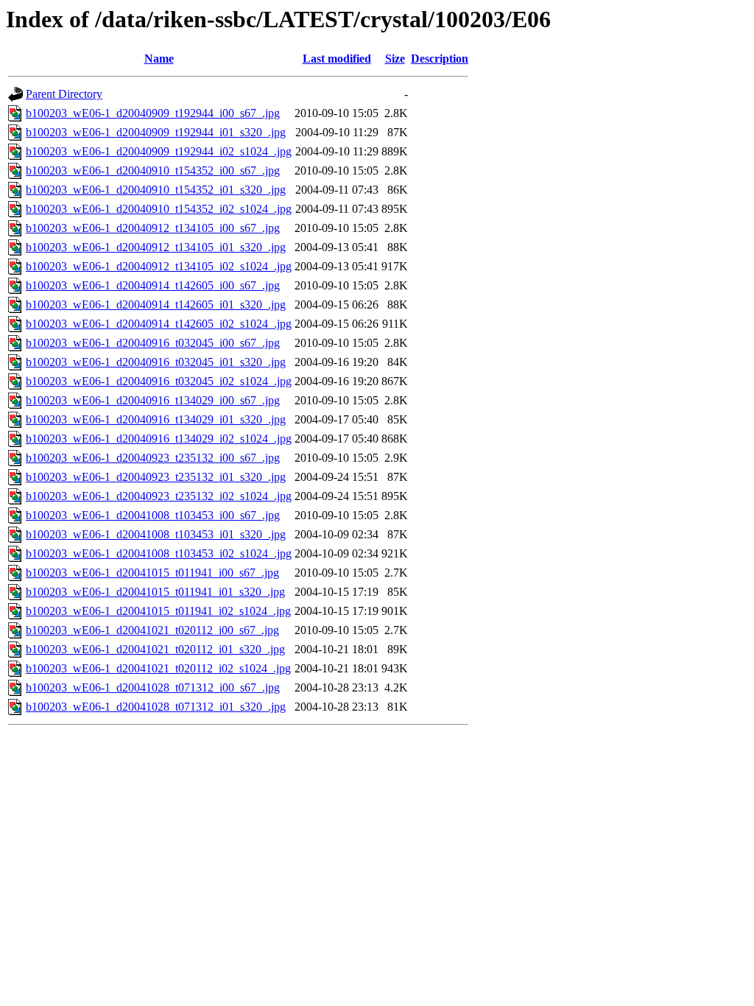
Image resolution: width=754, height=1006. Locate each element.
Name (159, 58)
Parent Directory (64, 94)
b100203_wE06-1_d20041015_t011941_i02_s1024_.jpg (158, 611)
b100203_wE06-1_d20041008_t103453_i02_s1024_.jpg (159, 553)
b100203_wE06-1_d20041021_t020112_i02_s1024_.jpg (158, 668)
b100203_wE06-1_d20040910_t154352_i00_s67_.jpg (153, 170)
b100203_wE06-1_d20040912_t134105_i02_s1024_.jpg (159, 266)
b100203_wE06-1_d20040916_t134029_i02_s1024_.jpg (159, 438)
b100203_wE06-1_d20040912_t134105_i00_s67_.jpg (153, 228)
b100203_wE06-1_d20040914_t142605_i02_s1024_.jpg (159, 323)
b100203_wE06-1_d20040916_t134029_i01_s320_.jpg (156, 419)
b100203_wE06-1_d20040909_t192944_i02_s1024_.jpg (159, 151)
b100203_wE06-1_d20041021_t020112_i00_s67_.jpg (152, 630)
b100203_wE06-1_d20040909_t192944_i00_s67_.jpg (153, 113)
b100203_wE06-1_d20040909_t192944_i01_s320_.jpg (156, 132)
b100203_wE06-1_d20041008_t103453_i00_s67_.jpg (153, 515)
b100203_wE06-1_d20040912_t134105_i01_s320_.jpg (156, 247)
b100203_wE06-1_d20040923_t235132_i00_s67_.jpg (153, 457)
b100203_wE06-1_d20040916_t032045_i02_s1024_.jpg (159, 381)
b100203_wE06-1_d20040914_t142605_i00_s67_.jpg (153, 285)
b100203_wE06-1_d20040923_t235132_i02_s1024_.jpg (159, 496)
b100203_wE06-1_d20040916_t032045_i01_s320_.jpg (156, 362)
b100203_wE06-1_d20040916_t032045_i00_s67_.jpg (153, 343)
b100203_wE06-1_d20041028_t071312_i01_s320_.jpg (156, 706)
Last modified (337, 58)
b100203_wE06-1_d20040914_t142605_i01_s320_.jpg (156, 304)
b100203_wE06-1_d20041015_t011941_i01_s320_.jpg (155, 591)
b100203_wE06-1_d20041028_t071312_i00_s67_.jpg (153, 687)
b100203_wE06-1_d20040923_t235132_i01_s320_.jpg (156, 477)
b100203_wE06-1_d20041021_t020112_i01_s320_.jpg (155, 649)
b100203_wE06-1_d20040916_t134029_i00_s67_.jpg (153, 400)
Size (395, 58)
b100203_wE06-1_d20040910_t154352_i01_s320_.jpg (156, 189)
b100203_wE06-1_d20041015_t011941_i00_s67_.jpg (152, 572)
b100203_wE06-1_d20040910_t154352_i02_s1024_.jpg (159, 209)
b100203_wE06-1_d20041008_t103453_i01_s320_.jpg (156, 534)
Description (439, 58)
